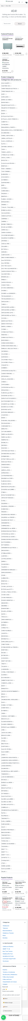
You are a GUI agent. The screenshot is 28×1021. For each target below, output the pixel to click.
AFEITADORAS (4, 376)
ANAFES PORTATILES (6, 323)
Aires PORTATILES (5, 260)
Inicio (2, 5)
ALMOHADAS (4, 357)
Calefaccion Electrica (8, 946)
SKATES (3, 614)
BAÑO (2, 185)
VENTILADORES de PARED (8, 310)
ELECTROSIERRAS (5, 542)
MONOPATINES (5, 608)
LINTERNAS (4, 240)
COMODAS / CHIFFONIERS (8, 716)
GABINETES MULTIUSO (7, 680)
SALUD (3, 827)
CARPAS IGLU (4, 229)
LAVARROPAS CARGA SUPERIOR (9, 760)
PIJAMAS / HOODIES (6, 199)
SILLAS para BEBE (5, 868)
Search (19, 2)
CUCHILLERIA (4, 124)
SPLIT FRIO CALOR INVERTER (8, 268)
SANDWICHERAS (5, 464)
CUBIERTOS (4, 121)
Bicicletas (5, 938)
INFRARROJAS (4, 277)
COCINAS (3, 329)
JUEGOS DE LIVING (6, 732)
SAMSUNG (4, 252)
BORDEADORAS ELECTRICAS (8, 531)
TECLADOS (4, 666)
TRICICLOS (4, 616)
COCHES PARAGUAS (6, 597)
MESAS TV (4, 697)
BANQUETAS (4, 688)
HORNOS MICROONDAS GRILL (8, 345)
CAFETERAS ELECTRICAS (7, 450)
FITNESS (3, 492)
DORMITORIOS (5, 707)
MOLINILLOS (4, 442)
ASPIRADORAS (5, 473)
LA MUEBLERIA (5, 669)
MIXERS (3, 417)
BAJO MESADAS (5, 677)
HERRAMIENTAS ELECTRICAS (8, 547)
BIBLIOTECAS (4, 743)
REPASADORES (5, 202)
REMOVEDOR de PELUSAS (8, 486)
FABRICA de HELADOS (6, 434)
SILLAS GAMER (5, 752)
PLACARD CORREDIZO (7, 724)
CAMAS (3, 713)
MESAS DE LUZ (5, 719)
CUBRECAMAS (5, 190)
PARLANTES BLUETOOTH (7, 105)
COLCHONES (4, 354)
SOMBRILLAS (4, 807)
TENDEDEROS (4, 774)
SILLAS (3, 702)
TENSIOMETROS (5, 835)
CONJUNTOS (4, 365)
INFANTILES (4, 166)
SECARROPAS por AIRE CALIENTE (9, 771)
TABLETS (3, 663)
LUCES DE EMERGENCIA (7, 777)
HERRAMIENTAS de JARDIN (8, 528)
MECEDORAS (4, 636)
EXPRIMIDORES (5, 456)
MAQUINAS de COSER (7, 478)
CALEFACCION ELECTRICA (5, 38)
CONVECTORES (5, 285)
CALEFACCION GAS (6, 282)
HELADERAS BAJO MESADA (8, 514)
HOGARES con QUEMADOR (8, 293)
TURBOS (3, 304)
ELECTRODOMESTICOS (7, 401)
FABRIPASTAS (4, 439)
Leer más (12, 71)
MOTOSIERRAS (5, 545)
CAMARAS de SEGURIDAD (7, 843)
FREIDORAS (4, 334)
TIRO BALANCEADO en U (7, 299)
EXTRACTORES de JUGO (7, 459)
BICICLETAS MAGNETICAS (7, 495)
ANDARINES (4, 605)
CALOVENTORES (5, 274)
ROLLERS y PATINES (6, 611)
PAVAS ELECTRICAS (6, 461)
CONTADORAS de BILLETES (8, 370)
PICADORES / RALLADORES (8, 420)
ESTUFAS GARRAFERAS (7, 287)
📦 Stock (5, 998)
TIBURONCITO (5, 818)
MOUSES (3, 652)
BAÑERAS (3, 625)
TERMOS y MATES (6, 152)
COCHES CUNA (5, 594)
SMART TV (4, 852)
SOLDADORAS (5, 564)
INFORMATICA (4, 639)
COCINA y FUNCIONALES (7, 672)
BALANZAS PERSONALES (7, 829)
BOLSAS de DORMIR (6, 227)
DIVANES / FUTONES (6, 705)
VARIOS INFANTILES (6, 619)
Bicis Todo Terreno (7, 951)
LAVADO (3, 754)
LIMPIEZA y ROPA (5, 470)
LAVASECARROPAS (6, 765)
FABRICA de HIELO (6, 437)
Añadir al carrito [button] (13, 54)
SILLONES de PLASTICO (7, 804)
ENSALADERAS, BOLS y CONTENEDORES (11, 130)
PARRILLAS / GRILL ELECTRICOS (9, 348)
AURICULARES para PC (7, 641)
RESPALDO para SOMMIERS (8, 727)
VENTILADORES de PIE (7, 312)
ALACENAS (4, 674)
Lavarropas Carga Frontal (9, 958)
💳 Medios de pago (8, 1002)
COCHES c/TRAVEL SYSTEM (8, 592)
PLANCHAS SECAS (6, 481)
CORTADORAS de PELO (7, 387)
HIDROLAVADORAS (6, 572)
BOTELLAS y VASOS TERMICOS (9, 119)
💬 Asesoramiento (7, 1010)
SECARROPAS (4, 768)
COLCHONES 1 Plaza (6, 359)
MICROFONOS (5, 102)
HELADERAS (4, 503)
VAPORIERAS (4, 351)
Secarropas (6, 961)
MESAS (3, 694)
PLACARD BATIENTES (6, 721)
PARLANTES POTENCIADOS (8, 108)
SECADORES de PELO (6, 395)
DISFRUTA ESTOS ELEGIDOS (8, 398)
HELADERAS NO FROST (7, 520)
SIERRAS (3, 561)
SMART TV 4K (5, 854)
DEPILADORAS (4, 390)
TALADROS (4, 567)
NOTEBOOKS (4, 655)
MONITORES (4, 650)
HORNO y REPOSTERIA (7, 135)
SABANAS (3, 204)
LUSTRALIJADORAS (6, 558)
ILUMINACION (4, 578)
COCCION (3, 318)
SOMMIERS (4, 368)
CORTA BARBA (5, 384)
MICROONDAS (5, 340)
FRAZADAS (4, 193)
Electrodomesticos (7, 930)
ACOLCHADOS (5, 177)
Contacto (5, 984)
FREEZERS (4, 511)
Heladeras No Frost (7, 953)
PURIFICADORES (5, 824)
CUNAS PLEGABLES (6, 630)
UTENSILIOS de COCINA (7, 155)
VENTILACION (4, 301)
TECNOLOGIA (4, 841)
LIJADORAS (4, 556)
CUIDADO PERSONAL (6, 373)
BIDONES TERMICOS (6, 224)
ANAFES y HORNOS (6, 326)
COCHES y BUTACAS (6, 586)
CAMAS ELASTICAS (6, 216)
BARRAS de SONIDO (6, 99)
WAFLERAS (4, 445)
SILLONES (3, 738)
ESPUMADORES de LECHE (8, 453)
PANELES (3, 279)
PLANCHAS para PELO (6, 393)
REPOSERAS (4, 790)
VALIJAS (3, 871)
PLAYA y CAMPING (5, 821)
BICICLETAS (4, 160)
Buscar (20, 23)
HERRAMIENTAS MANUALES (8, 569)
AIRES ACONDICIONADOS (7, 257)
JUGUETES (4, 633)
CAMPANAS (4, 218)
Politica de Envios (7, 979)
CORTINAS (4, 188)
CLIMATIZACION (5, 254)
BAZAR (3, 113)
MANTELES (4, 196)
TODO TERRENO (5, 171)
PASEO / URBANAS (6, 168)
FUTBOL (3, 500)
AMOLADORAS (5, 550)
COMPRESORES (5, 525)
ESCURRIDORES (5, 133)
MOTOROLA (4, 249)
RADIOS (3, 110)
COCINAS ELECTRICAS (7, 332)
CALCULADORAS (5, 213)
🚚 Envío (5, 1006)
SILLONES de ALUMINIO (7, 799)
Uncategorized (5, 860)
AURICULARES (4, 97)
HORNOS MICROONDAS (7, 343)
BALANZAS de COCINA (7, 406)
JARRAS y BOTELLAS (6, 138)
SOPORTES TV (5, 857)
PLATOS (3, 143)
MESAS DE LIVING (5, 735)
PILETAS (3, 813)
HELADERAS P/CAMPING (7, 238)
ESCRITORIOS (4, 746)
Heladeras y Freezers (8, 933)
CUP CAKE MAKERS (6, 431)
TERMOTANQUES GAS (7, 91)
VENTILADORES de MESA (7, 307)
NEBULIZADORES (5, 832)
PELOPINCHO (4, 815)
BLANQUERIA (4, 174)
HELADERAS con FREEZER (7, 517)
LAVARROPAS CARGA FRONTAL (9, 757)
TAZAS (3, 149)
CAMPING (3, 221)
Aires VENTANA (5, 263)
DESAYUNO (4, 448)
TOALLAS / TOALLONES (7, 207)
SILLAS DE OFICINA (6, 749)
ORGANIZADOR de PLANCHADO (9, 810)
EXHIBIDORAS (4, 509)
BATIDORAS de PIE (6, 409)
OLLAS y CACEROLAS (6, 141)
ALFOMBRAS (4, 180)
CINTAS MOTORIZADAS (7, 497)
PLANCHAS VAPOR (6, 484)
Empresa (5, 969)
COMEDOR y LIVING (6, 683)
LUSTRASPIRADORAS (6, 475)
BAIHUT (3, 685)
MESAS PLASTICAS (6, 788)
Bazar (4, 935)
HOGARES (3, 290)
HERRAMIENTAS (5, 523)
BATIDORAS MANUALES (7, 412)
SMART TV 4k (6, 949)
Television (5, 928)
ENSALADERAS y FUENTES (8, 127)
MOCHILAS (4, 779)
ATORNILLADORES (6, 553)
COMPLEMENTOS (5, 426)
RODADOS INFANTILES (7, 600)
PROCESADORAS (5, 423)
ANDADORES (4, 603)
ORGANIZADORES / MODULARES (9, 699)
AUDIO (3, 94)
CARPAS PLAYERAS (6, 232)
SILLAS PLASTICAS (6, 796)
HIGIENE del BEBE (5, 866)
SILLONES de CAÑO (6, 801)
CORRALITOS (4, 627)
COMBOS (3, 381)
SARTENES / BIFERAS (6, 146)
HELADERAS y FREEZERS (7, 506)
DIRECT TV (4, 849)
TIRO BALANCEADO (6, 296)
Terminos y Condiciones (9, 972)
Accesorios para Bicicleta (7, 163)
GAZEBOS (3, 785)
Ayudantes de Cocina (8, 956)
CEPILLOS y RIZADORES (7, 379)
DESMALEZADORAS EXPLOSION (9, 539)
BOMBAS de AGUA (6, 210)
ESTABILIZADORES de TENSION (9, 647)
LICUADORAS (4, 415)
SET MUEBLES (4, 793)
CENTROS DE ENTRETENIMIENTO (9, 691)
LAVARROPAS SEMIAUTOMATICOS (10, 763)
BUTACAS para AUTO (6, 589)
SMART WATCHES (6, 661)
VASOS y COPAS (5, 157)
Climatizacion (6, 925)
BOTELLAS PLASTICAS (7, 116)
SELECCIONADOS (5, 838)
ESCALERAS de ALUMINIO (7, 489)
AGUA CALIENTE (5, 83)
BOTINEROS (4, 710)
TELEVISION (4, 846)
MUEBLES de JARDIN (6, 782)
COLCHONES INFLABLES (7, 235)
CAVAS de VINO (5, 243)
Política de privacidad (8, 977)
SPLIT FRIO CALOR (6, 265)
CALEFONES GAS (5, 86)
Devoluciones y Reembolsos (10, 974)
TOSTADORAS (5, 467)
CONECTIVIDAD (5, 644)
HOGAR (3, 575)
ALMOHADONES (5, 182)
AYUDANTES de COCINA (7, 404)
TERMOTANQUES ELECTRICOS (9, 88)
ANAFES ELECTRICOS (6, 321)
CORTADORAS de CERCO (7, 534)
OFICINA (3, 741)
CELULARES (4, 246)
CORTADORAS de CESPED (8, 536)
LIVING (3, 730)
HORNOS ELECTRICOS (7, 337)
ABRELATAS (4, 428)
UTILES (3, 863)
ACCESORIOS (4, 658)
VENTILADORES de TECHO (8, 315)
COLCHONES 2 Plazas (6, 362)
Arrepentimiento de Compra (10, 981)
